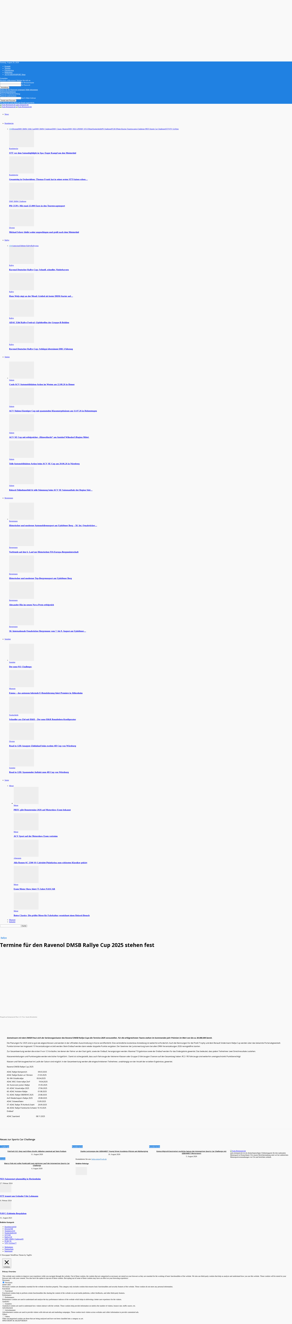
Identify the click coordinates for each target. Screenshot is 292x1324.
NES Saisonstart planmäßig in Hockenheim (20, 1179)
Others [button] (4, 1314)
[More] (166, 1024)
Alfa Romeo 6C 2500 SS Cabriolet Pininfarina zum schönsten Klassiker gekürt (50, 862)
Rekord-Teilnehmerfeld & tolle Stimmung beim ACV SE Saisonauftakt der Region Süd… (51, 490)
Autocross (16, 246)
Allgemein (17, 858)
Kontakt (7, 66)
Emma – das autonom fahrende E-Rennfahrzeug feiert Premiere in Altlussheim (46, 693)
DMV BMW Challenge (43, 129)
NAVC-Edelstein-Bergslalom (13, 1213)
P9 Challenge (106, 129)
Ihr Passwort (25, 85)
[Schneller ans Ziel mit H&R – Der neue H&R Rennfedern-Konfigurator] (21, 713)
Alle (10, 129)
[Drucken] (158, 1024)
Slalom (7, 357)
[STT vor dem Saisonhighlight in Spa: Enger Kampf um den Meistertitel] (21, 146)
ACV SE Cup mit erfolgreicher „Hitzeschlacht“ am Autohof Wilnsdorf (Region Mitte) (49, 437)
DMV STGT (84, 129)
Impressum (8, 1251)
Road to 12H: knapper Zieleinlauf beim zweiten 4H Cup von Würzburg (42, 746)
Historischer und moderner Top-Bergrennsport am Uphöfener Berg (40, 578)
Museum (12, 689)
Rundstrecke (9, 123)
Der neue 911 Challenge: (20, 666)
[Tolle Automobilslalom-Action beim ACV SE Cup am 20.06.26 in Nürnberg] (21, 457)
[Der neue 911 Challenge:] (21, 660)
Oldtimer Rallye (25, 246)
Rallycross (35, 246)
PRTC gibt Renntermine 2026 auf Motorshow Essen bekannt (42, 810)
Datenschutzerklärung (8, 92)
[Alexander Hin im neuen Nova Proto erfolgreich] (21, 598)
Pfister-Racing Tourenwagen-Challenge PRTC (133, 129)
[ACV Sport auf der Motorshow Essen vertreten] (26, 830)
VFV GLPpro (173, 129)
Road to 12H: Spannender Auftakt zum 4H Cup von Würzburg (39, 772)
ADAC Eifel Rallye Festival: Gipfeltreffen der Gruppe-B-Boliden (39, 322)
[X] (133, 1024)
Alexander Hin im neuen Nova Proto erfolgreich (31, 605)
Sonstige (8, 639)
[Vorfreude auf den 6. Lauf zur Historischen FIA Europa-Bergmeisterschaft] (21, 545)
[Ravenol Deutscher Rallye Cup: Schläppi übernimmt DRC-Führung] (21, 342)
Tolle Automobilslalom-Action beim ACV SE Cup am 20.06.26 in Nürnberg (44, 463)
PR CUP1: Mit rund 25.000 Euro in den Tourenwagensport (37, 206)
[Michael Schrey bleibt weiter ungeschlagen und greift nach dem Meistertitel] (21, 226)
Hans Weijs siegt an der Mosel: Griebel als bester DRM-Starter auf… (41, 296)
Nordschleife (97, 129)
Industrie (12, 922)
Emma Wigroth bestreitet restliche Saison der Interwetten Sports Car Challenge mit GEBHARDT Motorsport (191, 1152)
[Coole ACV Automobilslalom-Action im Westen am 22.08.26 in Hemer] (21, 378)
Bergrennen (9, 498)
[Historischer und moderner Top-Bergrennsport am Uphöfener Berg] (21, 572)
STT (166, 129)
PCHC (113, 129)
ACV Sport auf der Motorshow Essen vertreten (36, 836)
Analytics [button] (5, 1301)
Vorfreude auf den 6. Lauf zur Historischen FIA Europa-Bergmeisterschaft (43, 552)
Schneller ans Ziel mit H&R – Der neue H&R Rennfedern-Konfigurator (42, 719)
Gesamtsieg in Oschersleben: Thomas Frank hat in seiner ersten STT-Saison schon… (48, 179)
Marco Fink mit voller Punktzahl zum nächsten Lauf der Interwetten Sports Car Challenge (37, 1164)
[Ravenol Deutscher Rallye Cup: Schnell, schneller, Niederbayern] (21, 263)
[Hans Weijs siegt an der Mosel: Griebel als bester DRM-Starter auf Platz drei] (21, 290)
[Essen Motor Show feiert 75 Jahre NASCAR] (26, 882)
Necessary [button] (6, 1280)
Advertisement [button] (7, 1308)
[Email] (150, 1024)
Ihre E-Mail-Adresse (28, 98)
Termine (7, 68)
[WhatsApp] (142, 1024)
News (7, 114)
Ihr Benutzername (27, 83)
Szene (7, 780)
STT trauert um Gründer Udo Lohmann (19, 1196)
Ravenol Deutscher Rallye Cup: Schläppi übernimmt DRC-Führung (41, 349)
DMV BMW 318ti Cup (26, 129)
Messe (11, 786)
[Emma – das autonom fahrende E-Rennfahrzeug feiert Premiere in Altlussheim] (21, 686)
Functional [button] (6, 1289)
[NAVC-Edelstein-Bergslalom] (5, 1209)
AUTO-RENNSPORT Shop (15, 75)
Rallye (7, 240)
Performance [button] (6, 1295)
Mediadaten (9, 1247)
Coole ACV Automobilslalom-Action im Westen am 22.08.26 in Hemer (42, 384)
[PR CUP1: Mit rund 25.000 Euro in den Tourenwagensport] (21, 199)
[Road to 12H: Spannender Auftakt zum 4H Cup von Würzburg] (21, 766)
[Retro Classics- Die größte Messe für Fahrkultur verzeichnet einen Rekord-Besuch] (26, 909)
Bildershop (8, 72)
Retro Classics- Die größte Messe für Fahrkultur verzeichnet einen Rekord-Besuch (52, 915)
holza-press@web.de (99, 1159)
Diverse (15, 129)
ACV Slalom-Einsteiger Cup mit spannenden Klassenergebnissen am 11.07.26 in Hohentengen (53, 411)
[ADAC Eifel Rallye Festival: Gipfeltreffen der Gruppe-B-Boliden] (21, 316)
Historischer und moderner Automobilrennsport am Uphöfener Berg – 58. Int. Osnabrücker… (53, 525)
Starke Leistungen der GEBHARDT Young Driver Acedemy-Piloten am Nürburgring (114, 1151)
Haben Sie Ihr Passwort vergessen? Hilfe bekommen (19, 90)
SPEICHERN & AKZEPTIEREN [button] (14, 1321)
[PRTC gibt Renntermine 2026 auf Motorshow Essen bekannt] (26, 803)
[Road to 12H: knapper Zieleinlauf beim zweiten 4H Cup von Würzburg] (21, 739)
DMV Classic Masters (60, 129)
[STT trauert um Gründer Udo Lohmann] (5, 1192)
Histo (90, 129)
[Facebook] (125, 1024)
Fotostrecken (9, 70)
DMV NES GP (73, 129)
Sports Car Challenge (157, 129)
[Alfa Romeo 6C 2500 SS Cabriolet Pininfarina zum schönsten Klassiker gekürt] (26, 856)
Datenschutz (9, 1249)
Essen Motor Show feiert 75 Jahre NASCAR (34, 889)
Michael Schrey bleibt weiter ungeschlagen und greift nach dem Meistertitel (44, 232)
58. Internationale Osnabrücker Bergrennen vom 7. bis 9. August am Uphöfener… (47, 631)
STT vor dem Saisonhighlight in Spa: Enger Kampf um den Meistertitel (42, 153)
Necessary (8, 1283)
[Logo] (8, 107)
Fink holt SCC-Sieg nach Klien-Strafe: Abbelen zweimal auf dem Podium (37, 1151)
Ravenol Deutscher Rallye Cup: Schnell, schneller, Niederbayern (39, 269)
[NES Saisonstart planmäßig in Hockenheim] (81, 1174)
